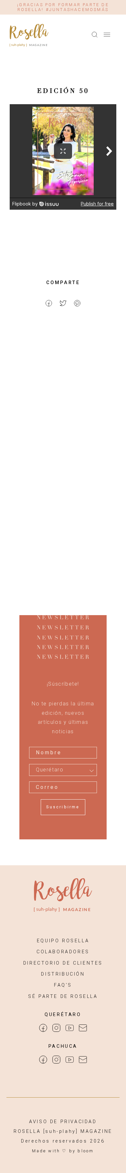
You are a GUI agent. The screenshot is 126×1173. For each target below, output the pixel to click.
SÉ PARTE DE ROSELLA (63, 996)
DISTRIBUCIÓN (63, 974)
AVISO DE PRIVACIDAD (63, 1121)
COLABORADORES (63, 952)
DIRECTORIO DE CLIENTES (63, 963)
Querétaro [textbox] (49, 770)
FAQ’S (63, 985)
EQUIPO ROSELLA (63, 941)
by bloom (81, 1150)
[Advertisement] (63, 393)
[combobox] (63, 770)
